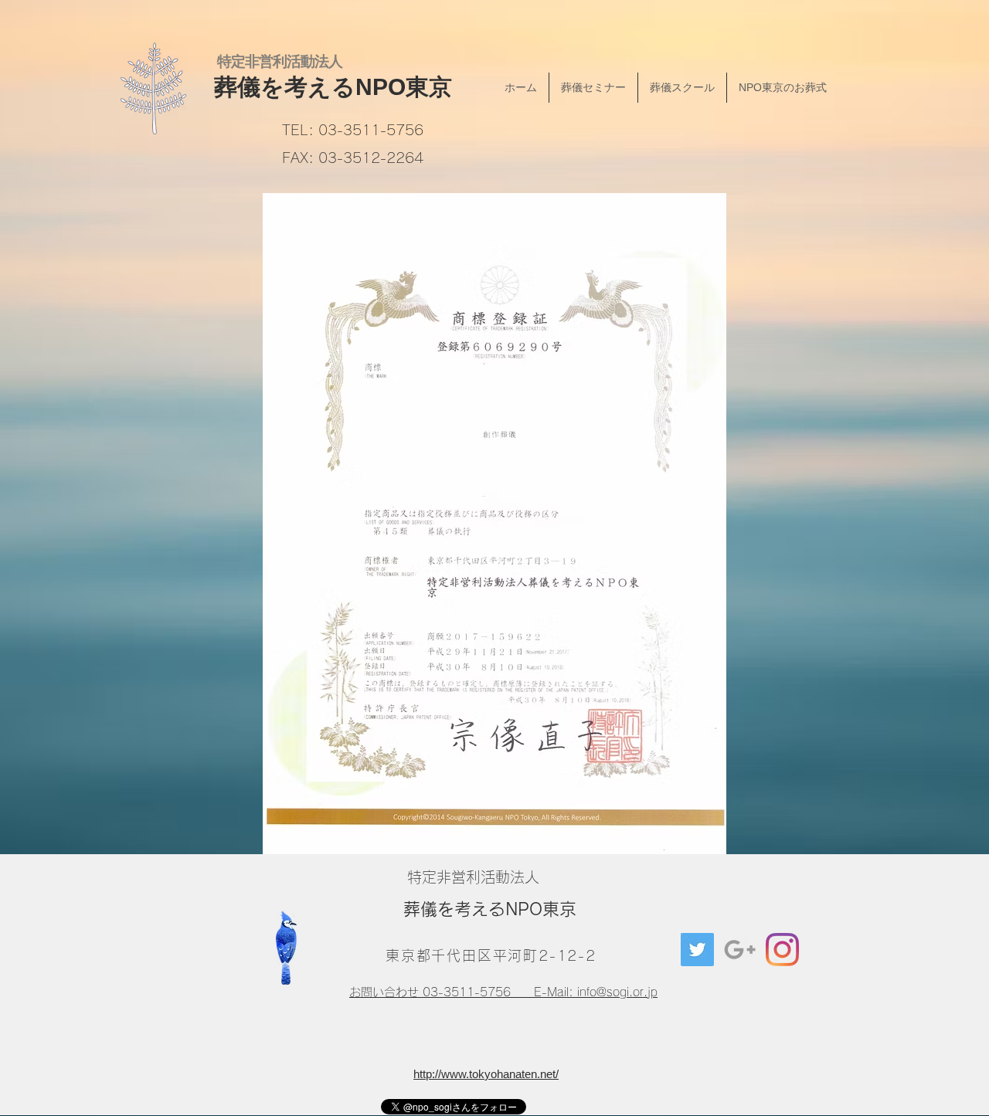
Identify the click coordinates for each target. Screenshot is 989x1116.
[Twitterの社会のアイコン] (697, 949)
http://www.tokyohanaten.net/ (486, 1073)
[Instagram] (782, 949)
